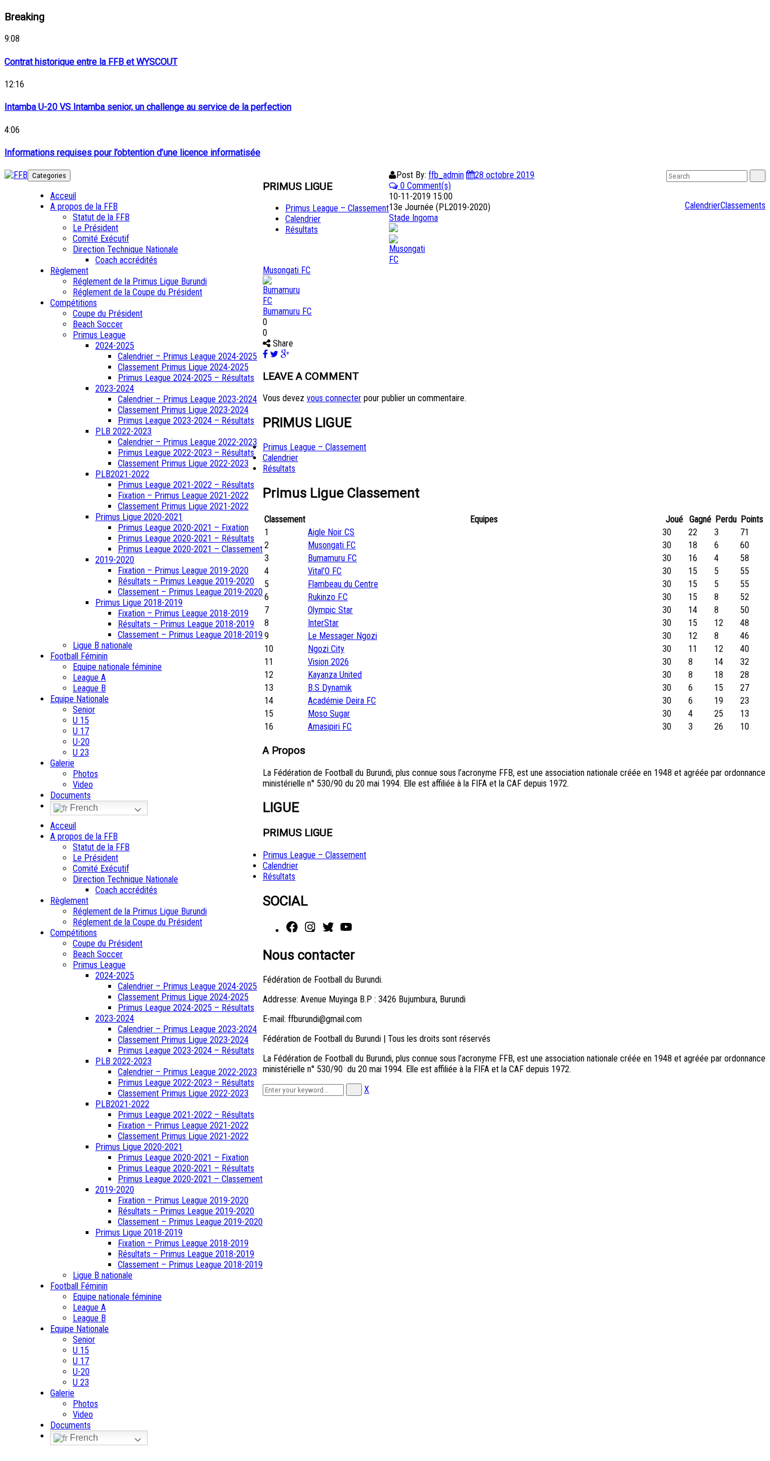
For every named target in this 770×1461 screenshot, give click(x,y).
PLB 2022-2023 (123, 431)
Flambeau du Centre (343, 584)
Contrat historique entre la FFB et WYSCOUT (91, 61)
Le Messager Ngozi (342, 635)
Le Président (95, 228)
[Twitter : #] (328, 930)
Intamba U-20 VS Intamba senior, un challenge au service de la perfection (148, 106)
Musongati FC (287, 270)
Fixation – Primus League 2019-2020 (183, 570)
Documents (70, 795)
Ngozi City (326, 648)
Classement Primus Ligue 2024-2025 (183, 367)
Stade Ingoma (413, 217)
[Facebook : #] (292, 930)
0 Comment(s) (424, 185)
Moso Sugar (329, 713)
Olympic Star (330, 610)
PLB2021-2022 (122, 474)
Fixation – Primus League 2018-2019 (183, 613)
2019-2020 (114, 559)
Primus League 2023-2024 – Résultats (186, 420)
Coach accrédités (126, 260)
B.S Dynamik (330, 687)
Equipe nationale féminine (117, 666)
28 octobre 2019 (504, 175)
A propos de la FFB (84, 206)
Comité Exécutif (101, 238)
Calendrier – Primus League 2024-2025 (187, 356)
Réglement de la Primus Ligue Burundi (140, 281)
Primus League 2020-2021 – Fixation (183, 527)
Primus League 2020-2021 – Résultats (186, 538)
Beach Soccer (98, 324)
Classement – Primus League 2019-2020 (190, 592)
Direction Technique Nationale (125, 249)
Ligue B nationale (102, 645)
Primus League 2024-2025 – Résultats (186, 377)
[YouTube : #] (346, 930)
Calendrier (702, 205)
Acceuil (63, 195)
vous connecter (334, 398)
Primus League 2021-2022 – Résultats (186, 484)
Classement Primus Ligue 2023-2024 (183, 410)
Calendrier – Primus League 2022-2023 (187, 442)
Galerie (62, 763)
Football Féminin (79, 656)
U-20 (81, 741)
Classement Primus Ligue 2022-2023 (183, 463)
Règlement (69, 270)
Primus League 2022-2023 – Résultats (186, 452)
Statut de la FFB (101, 217)
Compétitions (73, 302)
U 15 (81, 720)
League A (89, 677)
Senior (84, 709)
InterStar (323, 623)
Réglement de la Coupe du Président (137, 292)
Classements (742, 205)
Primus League (99, 335)
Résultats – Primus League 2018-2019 (186, 624)
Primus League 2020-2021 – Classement (190, 549)
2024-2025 (114, 345)
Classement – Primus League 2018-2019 (190, 634)
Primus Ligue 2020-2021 (139, 517)
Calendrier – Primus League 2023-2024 (187, 399)
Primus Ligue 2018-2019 (139, 602)
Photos (85, 774)
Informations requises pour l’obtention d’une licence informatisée (132, 152)
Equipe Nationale (79, 699)
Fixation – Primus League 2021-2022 (183, 495)
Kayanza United (335, 674)
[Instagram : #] (310, 930)
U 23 (81, 752)
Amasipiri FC (330, 726)
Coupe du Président (108, 313)
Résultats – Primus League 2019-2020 (186, 581)
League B (89, 688)
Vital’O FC (325, 571)
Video (83, 784)
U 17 (81, 731)
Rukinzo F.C (328, 597)
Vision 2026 (328, 661)
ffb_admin (446, 175)
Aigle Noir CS (331, 532)
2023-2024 (114, 388)
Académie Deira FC (342, 700)
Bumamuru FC (287, 311)
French (83, 807)
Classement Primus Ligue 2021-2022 (183, 506)
